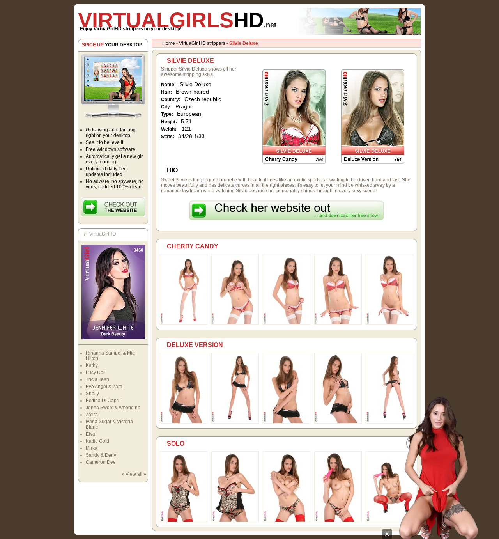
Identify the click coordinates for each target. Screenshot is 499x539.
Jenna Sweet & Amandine (113, 407)
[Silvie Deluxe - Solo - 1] (183, 520)
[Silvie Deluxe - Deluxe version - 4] (338, 422)
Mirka (91, 448)
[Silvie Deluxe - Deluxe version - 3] (286, 422)
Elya (90, 434)
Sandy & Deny (101, 455)
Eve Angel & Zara (104, 386)
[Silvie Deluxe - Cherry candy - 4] (338, 323)
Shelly (92, 393)
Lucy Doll (96, 372)
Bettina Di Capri (102, 400)
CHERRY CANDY (192, 246)
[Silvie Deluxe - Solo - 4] (338, 520)
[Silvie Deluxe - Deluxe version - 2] (235, 422)
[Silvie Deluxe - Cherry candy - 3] (286, 323)
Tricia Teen (97, 379)
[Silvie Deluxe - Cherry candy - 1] (183, 323)
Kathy (92, 365)
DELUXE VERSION (195, 345)
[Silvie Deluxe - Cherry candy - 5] (389, 323)
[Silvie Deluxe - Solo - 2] (235, 520)
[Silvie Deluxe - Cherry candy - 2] (235, 323)
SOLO (175, 443)
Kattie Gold (97, 441)
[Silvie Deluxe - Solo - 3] (286, 520)
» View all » (134, 474)
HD (177, 20)
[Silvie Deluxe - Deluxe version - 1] (183, 422)
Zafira (92, 414)
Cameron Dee (101, 462)
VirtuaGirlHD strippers (202, 43)
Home (168, 43)
